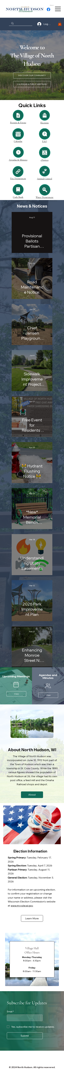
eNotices (44, 160)
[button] (60, 23)
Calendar (18, 141)
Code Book (18, 197)
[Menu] (58, 9)
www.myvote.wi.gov (22, 905)
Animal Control (44, 178)
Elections (44, 122)
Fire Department (18, 178)
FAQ (44, 141)
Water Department (44, 197)
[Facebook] (48, 9)
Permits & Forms (18, 122)
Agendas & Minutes (18, 159)
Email (10, 1011)
